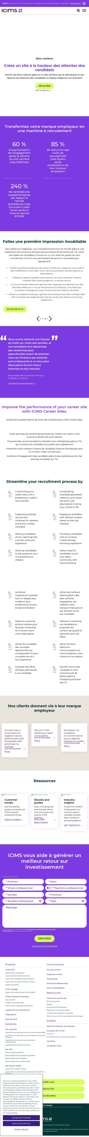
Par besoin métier (13, 1066)
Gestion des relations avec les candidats (20, 992)
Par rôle (9, 1049)
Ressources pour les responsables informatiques (65, 1016)
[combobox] (49, 888)
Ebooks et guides (53, 1001)
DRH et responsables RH (14, 1052)
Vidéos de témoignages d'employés (19, 1006)
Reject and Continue (21, 1123)
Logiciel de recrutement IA (17, 1010)
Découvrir (44, 86)
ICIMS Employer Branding (17, 996)
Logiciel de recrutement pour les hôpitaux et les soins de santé (25, 1036)
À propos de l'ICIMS (56, 1031)
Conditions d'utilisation (45, 1125)
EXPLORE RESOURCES (41, 821)
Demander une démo (44, 1096)
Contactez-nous (54, 1046)
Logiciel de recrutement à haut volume (20, 982)
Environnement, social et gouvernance (61, 1037)
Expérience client (54, 974)
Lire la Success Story (13, 750)
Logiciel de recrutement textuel (17, 976)
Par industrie (11, 1029)
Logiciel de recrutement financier (18, 1045)
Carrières (51, 1041)
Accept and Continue (21, 1118)
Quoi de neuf (11, 1019)
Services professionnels (57, 983)
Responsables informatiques (16, 1058)
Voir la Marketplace (55, 988)
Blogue (49, 1004)
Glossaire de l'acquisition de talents (60, 1013)
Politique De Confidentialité (44, 946)
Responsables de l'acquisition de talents (20, 1055)
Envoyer (44, 938)
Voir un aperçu (42, 90)
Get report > (75, 3)
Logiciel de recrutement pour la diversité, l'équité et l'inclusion (24, 1073)
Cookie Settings (21, 1129)
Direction (50, 1034)
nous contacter (44, 1089)
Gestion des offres (12, 985)
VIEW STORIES (13, 820)
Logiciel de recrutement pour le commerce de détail (25, 1032)
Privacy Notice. (12, 1113)
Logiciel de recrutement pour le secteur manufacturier (20, 1041)
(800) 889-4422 (45, 1082)
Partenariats (52, 979)
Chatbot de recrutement (14, 1003)
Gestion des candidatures (14, 973)
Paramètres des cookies (62, 1125)
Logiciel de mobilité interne (15, 1069)
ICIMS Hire (10, 970)
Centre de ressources (57, 998)
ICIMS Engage (11, 989)
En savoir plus (15, 309)
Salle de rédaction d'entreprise (61, 1026)
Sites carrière (10, 1000)
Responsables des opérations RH (17, 1061)
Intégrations (10, 1014)
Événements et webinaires (57, 1007)
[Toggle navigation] (84, 10)
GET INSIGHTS (72, 825)
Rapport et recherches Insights (58, 1010)
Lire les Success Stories (20, 383)
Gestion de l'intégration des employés (19, 979)
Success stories (54, 970)
